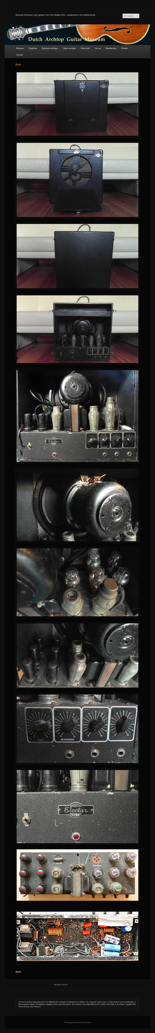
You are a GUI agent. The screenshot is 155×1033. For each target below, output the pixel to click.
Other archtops (69, 48)
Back (18, 64)
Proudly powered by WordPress (77, 1022)
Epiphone (33, 48)
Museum (20, 48)
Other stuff (85, 48)
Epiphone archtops (50, 48)
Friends (124, 48)
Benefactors (111, 48)
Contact (19, 54)
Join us (98, 48)
